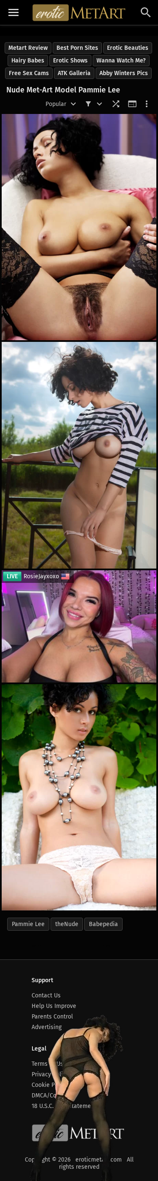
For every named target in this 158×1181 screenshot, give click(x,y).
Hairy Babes (27, 60)
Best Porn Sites (77, 47)
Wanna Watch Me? (121, 60)
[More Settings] (147, 104)
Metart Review (28, 47)
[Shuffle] (116, 104)
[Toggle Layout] (132, 104)
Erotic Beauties (127, 47)
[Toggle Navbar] (13, 12)
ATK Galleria (74, 73)
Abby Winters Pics (123, 73)
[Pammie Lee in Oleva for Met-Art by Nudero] (79, 455)
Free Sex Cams (29, 73)
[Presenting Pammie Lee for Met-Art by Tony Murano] (79, 227)
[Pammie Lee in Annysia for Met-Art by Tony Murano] (79, 797)
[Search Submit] (146, 12)
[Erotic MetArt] (79, 13)
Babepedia (103, 924)
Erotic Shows (70, 60)
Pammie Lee (28, 924)
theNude (66, 924)
